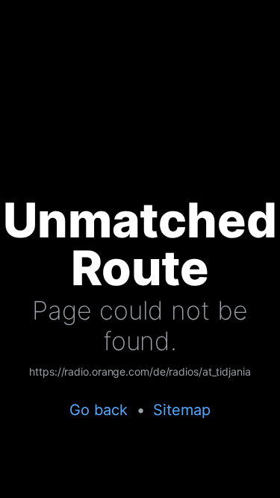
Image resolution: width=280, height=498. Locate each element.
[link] (139, 372)
